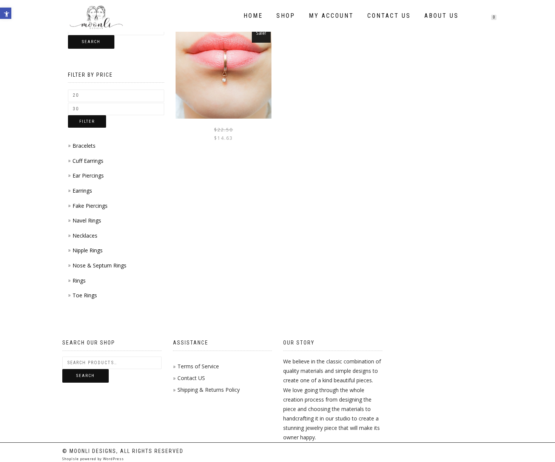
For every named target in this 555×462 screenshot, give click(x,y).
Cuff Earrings (87, 160)
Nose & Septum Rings (99, 265)
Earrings (82, 190)
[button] (5, 13)
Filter (87, 121)
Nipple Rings (87, 250)
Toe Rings (84, 295)
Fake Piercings (90, 205)
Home (253, 15)
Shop (285, 15)
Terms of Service (198, 366)
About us (441, 15)
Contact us (389, 15)
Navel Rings (86, 220)
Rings (79, 280)
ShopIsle (71, 458)
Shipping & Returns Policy (208, 389)
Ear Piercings (88, 175)
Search (91, 41)
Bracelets (84, 145)
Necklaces (84, 235)
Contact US (191, 378)
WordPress (113, 458)
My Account (331, 15)
